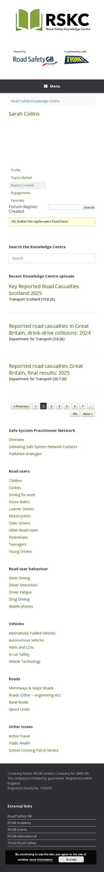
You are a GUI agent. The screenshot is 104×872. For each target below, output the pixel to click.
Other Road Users (23, 530)
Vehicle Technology (24, 661)
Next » (88, 414)
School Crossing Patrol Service (34, 750)
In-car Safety (19, 654)
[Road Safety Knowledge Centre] (52, 20)
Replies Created (22, 185)
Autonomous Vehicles (26, 640)
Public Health (19, 743)
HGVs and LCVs (21, 647)
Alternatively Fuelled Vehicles (32, 633)
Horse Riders (19, 501)
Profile (15, 170)
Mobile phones (21, 606)
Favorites (17, 200)
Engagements (20, 193)
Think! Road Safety (22, 843)
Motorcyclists (20, 516)
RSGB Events (17, 829)
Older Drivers (19, 523)
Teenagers (17, 544)
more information (41, 859)
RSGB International (22, 836)
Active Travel (19, 736)
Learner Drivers (21, 508)
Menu (55, 86)
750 (74, 414)
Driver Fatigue (20, 592)
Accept (71, 859)
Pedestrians (18, 537)
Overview (16, 439)
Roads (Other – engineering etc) (35, 695)
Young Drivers (20, 551)
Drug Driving (19, 599)
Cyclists (15, 487)
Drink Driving (19, 578)
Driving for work (22, 494)
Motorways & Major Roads (31, 688)
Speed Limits (19, 709)
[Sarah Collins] (28, 164)
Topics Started (21, 178)
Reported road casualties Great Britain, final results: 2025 (46, 369)
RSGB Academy (19, 822)
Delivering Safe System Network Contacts (43, 446)
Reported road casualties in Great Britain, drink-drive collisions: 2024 (49, 329)
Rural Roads (19, 702)
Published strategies (25, 453)
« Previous (21, 406)
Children (15, 480)
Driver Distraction (23, 585)
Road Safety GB (20, 816)
